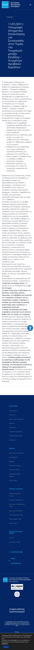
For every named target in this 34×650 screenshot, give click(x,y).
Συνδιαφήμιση (13, 457)
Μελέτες (11, 538)
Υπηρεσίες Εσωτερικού (16, 431)
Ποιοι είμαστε (13, 411)
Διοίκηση (12, 423)
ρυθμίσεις (5, 643)
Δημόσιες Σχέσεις (14, 470)
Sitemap (17, 632)
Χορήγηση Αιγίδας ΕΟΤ (16, 500)
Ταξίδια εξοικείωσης (15, 465)
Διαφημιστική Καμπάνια (16, 453)
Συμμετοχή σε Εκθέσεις (16, 511)
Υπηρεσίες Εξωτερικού (15, 436)
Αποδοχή (6, 647)
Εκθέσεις (11, 461)
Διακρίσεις (12, 440)
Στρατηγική (12, 427)
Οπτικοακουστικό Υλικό (16, 515)
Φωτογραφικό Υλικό (15, 519)
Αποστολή (12, 415)
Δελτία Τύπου (13, 480)
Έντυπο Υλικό (13, 523)
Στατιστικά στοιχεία (14, 542)
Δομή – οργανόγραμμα (16, 419)
